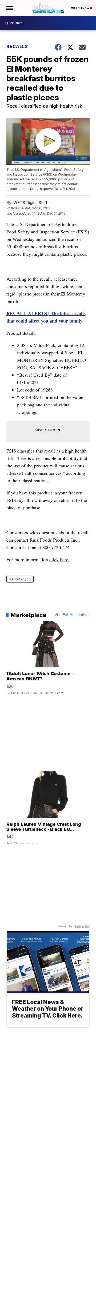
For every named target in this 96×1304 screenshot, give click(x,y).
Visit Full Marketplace (72, 615)
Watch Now (80, 8)
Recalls (17, 46)
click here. (59, 559)
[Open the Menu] (9, 8)
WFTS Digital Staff (30, 202)
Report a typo (20, 579)
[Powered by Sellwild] (82, 926)
